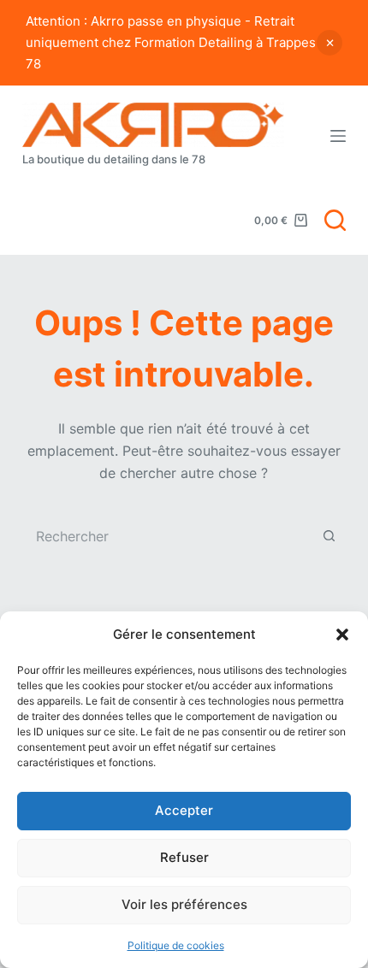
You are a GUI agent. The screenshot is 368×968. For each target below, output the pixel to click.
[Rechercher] (335, 220)
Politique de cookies (176, 945)
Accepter (184, 810)
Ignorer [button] (329, 43)
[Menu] (338, 136)
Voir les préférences (184, 904)
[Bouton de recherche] (328, 536)
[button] (342, 634)
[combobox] (167, 536)
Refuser (184, 857)
